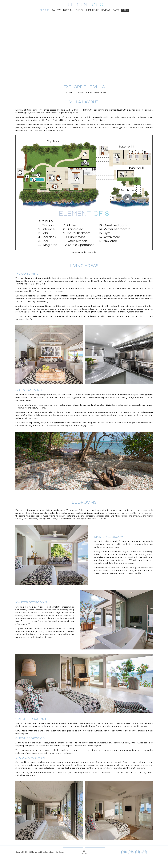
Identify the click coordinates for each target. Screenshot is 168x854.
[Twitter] (132, 851)
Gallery (56, 10)
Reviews (105, 10)
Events (80, 10)
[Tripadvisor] (146, 851)
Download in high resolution (84, 252)
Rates (116, 10)
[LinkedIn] (135, 851)
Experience (92, 10)
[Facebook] (121, 851)
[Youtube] (139, 851)
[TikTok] (142, 851)
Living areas (85, 92)
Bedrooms (100, 92)
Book (125, 10)
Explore (44, 10)
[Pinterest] (125, 851)
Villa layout (69, 92)
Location (68, 10)
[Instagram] (128, 851)
